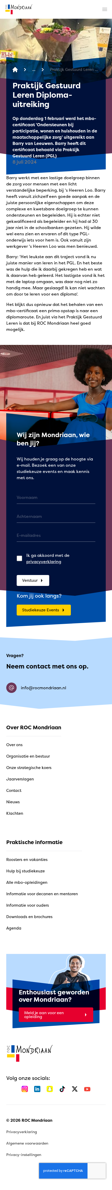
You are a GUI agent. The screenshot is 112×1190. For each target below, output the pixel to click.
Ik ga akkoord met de (48, 558)
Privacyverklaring (21, 1131)
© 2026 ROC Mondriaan (29, 1120)
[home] (18, 9)
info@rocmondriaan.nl (43, 688)
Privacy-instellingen (23, 1154)
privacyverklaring (43, 561)
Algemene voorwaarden (27, 1143)
